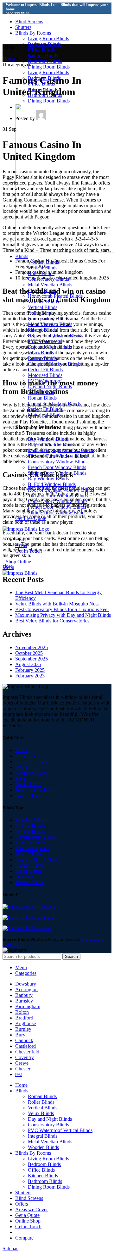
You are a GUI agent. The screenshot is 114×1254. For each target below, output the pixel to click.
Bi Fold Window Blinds (52, 484)
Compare (24, 1237)
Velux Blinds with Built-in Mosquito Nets (56, 603)
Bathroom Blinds (45, 61)
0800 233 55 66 (17, 14)
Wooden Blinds (30, 820)
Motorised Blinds (45, 375)
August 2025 (28, 664)
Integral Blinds (30, 831)
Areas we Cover (31, 773)
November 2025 (31, 647)
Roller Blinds (28, 871)
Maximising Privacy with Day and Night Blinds (63, 615)
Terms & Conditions (35, 790)
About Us (25, 756)
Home (9, 59)
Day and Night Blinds (37, 859)
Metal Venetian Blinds (50, 284)
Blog (20, 778)
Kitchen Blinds (43, 55)
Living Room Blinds (48, 38)
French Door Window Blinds (57, 467)
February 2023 (30, 675)
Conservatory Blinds (35, 837)
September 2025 (31, 658)
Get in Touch (28, 784)
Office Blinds (41, 49)
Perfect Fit (25, 876)
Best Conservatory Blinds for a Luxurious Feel (62, 609)
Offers (21, 767)
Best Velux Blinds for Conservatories (52, 620)
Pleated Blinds (29, 882)
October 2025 (29, 653)
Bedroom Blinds (44, 44)
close (8, 566)
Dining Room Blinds (49, 66)
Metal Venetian (30, 842)
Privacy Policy (29, 795)
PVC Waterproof (32, 848)
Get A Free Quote (33, 761)
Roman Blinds (42, 398)
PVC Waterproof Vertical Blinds (60, 1130)
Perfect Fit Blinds (45, 369)
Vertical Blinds (42, 307)
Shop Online (18, 561)
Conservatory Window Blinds (57, 461)
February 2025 (30, 670)
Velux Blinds (28, 854)
